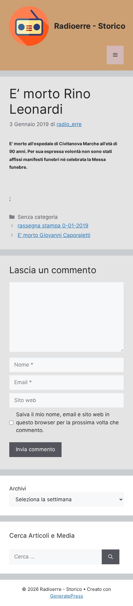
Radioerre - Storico (89, 26)
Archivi (17, 488)
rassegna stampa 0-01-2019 (53, 225)
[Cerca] (110, 556)
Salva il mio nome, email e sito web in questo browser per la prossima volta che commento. (67, 422)
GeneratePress (66, 596)
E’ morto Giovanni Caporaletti (54, 235)
